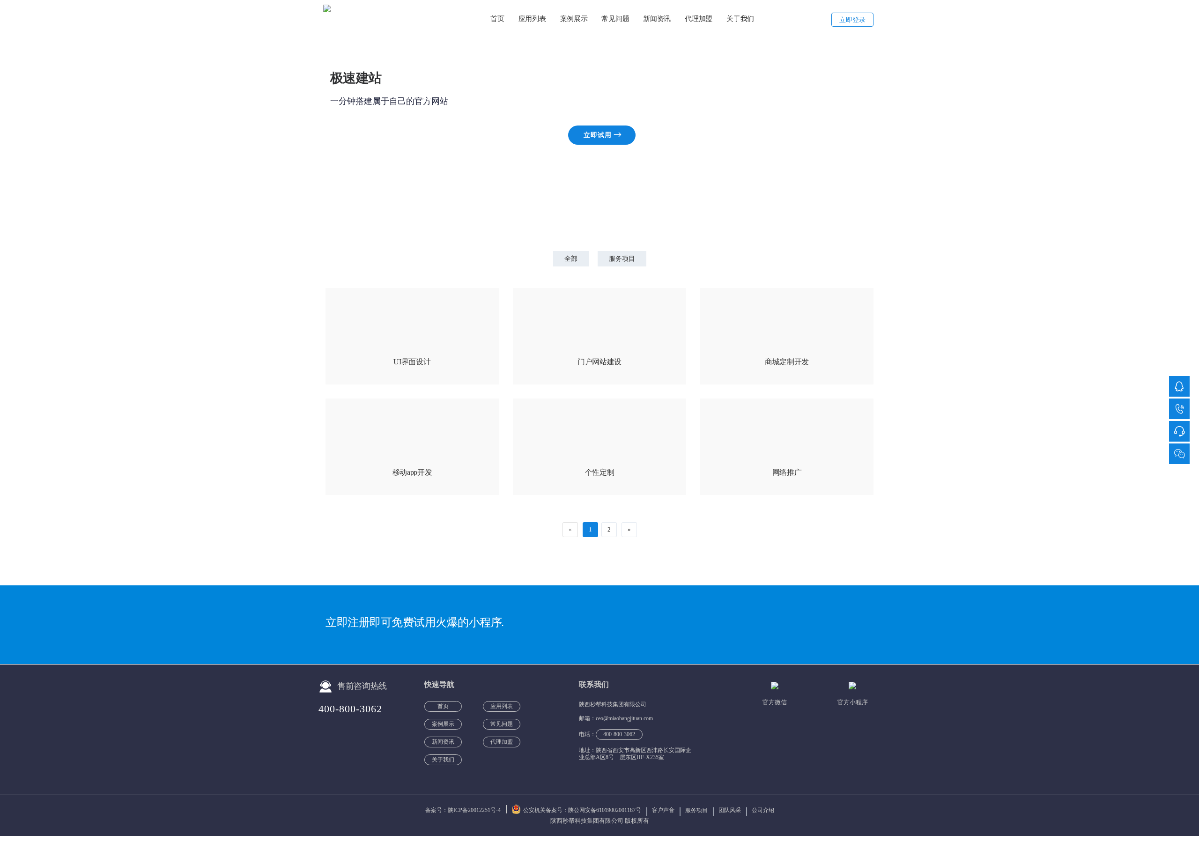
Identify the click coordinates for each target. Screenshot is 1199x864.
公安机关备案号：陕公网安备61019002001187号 (582, 810)
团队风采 (730, 810)
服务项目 (622, 258)
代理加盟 (698, 18)
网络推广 (787, 472)
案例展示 (574, 18)
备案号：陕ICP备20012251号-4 (463, 810)
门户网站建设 (599, 362)
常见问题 (615, 18)
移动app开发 (412, 472)
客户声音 (664, 810)
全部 (570, 258)
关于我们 (740, 18)
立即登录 (852, 19)
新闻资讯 (657, 18)
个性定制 (599, 472)
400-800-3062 (350, 709)
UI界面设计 (411, 362)
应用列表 (532, 18)
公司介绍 (763, 810)
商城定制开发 (787, 362)
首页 (497, 18)
